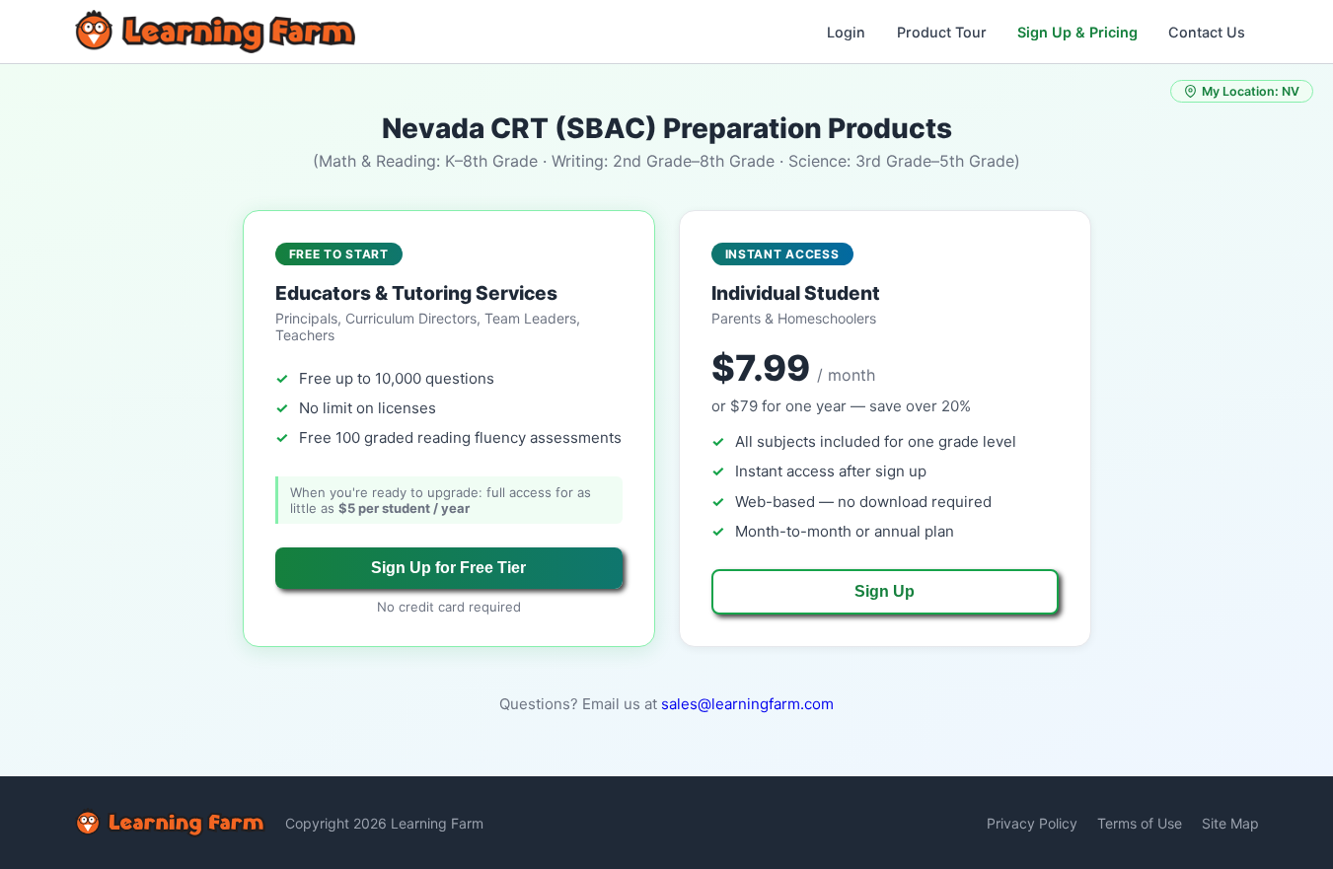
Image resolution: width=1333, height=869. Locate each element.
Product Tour (942, 32)
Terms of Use (1139, 823)
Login (846, 32)
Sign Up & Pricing (1077, 32)
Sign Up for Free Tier (448, 567)
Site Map (1230, 823)
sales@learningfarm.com (747, 703)
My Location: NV (1250, 91)
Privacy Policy (1032, 823)
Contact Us (1206, 32)
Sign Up (884, 591)
